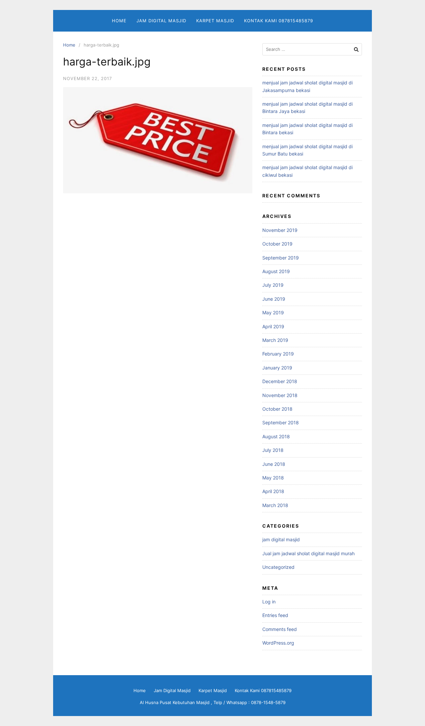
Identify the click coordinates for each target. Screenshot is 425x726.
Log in (269, 601)
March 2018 (275, 505)
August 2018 (276, 436)
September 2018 (280, 422)
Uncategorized (278, 567)
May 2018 (273, 477)
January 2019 (277, 367)
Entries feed (275, 615)
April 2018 (273, 491)
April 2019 (273, 326)
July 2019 (273, 285)
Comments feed (279, 629)
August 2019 (276, 271)
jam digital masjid (281, 539)
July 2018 (273, 450)
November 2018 (280, 395)
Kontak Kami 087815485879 (278, 20)
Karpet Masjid (215, 20)
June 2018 (273, 464)
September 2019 (280, 257)
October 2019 (277, 244)
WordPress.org (278, 643)
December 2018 (279, 381)
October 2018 (277, 409)
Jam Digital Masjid (161, 20)
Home (119, 20)
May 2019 (273, 312)
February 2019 (278, 354)
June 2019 (273, 299)
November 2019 (280, 230)
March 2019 (275, 340)
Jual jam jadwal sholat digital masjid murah (308, 553)
